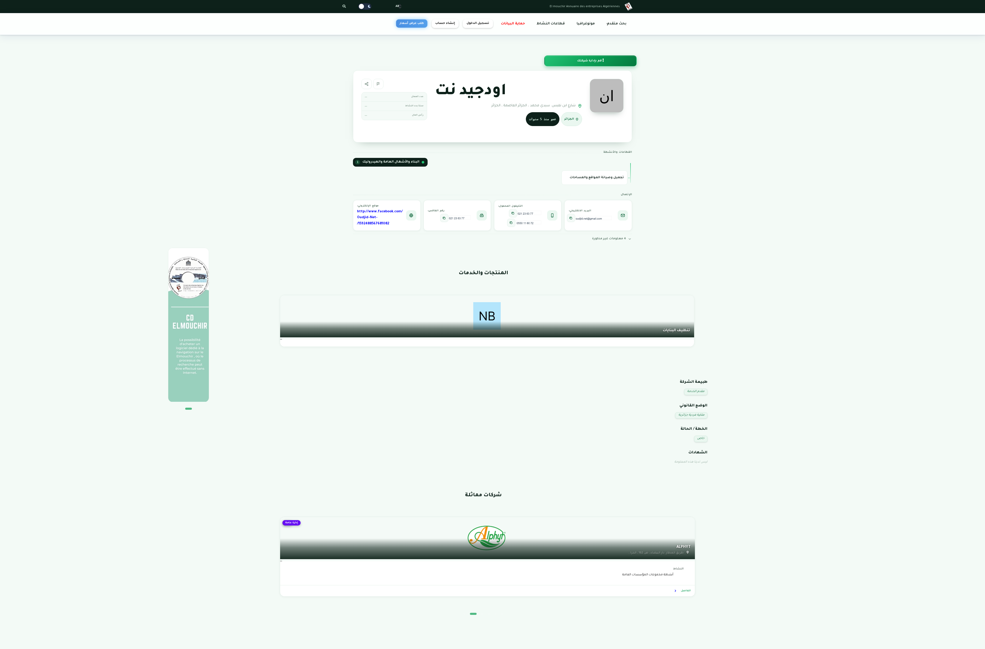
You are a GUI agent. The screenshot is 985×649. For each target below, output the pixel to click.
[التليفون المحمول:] (513, 213)
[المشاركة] (366, 84)
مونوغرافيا (586, 24)
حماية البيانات (513, 24)
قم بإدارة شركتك (590, 61)
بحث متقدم (616, 24)
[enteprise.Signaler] (378, 84)
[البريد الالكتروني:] (571, 218)
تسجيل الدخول (478, 23)
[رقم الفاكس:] (444, 218)
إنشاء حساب (445, 23)
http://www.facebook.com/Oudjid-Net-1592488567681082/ (380, 218)
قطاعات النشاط (551, 24)
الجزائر (569, 119)
